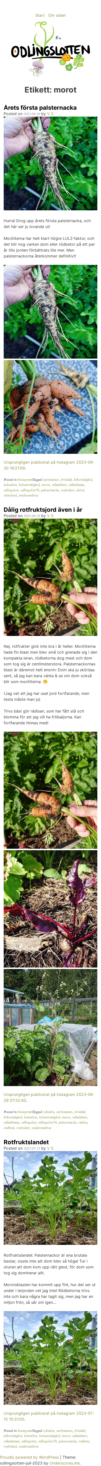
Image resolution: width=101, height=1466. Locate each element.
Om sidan (57, 15)
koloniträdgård (29, 484)
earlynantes (51, 479)
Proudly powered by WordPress (30, 1457)
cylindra (48, 1111)
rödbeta (9, 1127)
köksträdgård (83, 479)
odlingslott (11, 490)
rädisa (83, 1122)
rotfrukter (67, 490)
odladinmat (76, 484)
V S (50, 113)
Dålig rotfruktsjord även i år (43, 509)
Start (40, 15)
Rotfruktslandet (26, 1142)
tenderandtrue (28, 495)
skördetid (10, 495)
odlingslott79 (30, 490)
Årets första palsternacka (40, 107)
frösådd (66, 479)
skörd (80, 490)
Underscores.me (65, 1463)
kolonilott (10, 484)
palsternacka (50, 490)
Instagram (25, 479)
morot (46, 484)
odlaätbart (59, 484)
